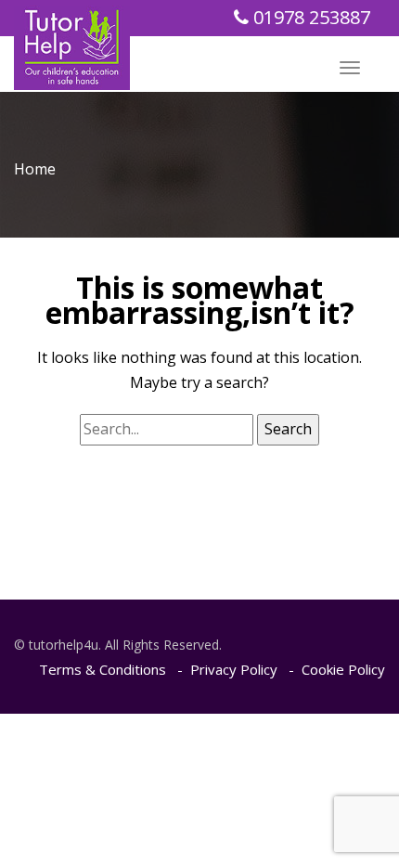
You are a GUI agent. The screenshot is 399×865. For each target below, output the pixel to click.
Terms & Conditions (102, 669)
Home (35, 169)
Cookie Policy (343, 669)
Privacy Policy (233, 669)
